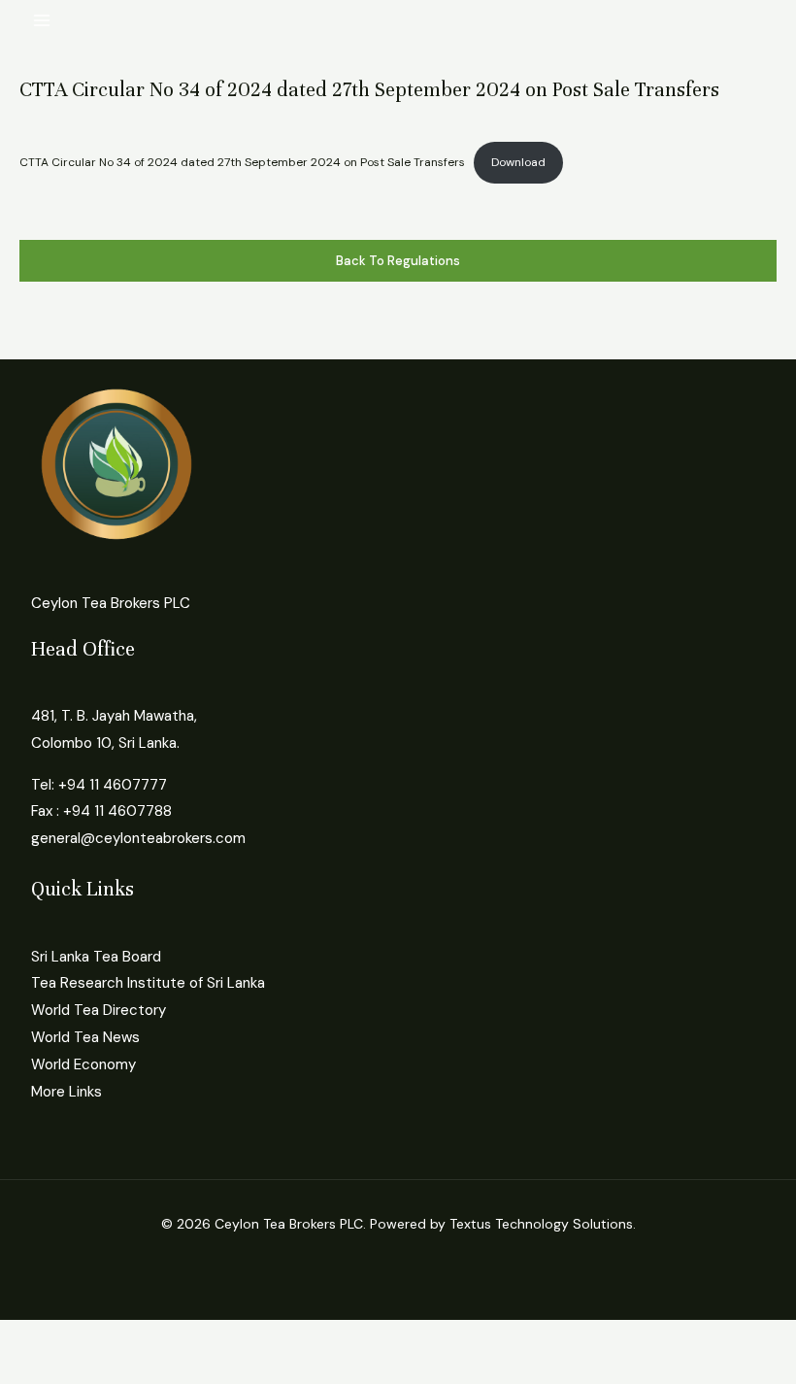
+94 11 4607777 (112, 784)
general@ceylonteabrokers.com (138, 838)
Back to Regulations (398, 261)
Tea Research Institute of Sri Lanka (148, 983)
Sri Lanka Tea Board (96, 956)
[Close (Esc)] (215, 1337)
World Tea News (85, 1037)
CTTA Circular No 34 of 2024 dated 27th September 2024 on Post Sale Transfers (242, 162)
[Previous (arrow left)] (29, 1369)
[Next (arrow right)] (91, 1369)
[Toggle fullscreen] (91, 1337)
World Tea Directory (98, 1010)
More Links (66, 1091)
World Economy (83, 1064)
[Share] (153, 1337)
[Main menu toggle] (42, 21)
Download (518, 162)
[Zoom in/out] (29, 1337)
